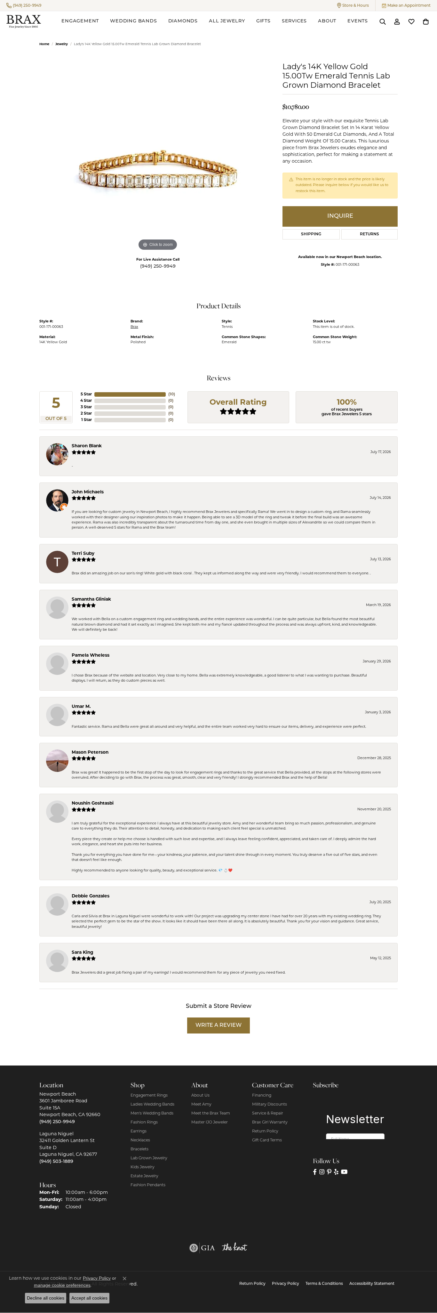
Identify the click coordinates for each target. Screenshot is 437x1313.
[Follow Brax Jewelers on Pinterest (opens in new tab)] (329, 1172)
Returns (369, 234)
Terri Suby (83, 554)
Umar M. (81, 707)
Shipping (311, 234)
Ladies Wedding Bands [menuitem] (152, 1104)
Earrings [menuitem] (139, 1131)
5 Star (86, 394)
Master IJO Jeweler (209, 1122)
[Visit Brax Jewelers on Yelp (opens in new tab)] (336, 1172)
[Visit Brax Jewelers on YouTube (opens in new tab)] (344, 1172)
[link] (23, 5)
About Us (200, 1096)
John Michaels (88, 492)
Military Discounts (269, 1104)
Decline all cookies (45, 1298)
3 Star (86, 407)
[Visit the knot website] (234, 1248)
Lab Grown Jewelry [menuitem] (149, 1158)
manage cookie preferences (62, 1285)
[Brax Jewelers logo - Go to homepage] (23, 21)
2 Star (86, 414)
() (171, 394)
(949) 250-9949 (158, 266)
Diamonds (183, 21)
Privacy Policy (285, 1284)
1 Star (86, 420)
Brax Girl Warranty (270, 1122)
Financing (261, 1096)
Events (357, 21)
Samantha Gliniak (91, 599)
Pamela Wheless (90, 655)
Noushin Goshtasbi (93, 803)
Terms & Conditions (324, 1284)
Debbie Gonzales (90, 896)
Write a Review (218, 1025)
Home (44, 44)
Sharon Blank (87, 446)
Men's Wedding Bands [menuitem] (152, 1113)
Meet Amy (201, 1104)
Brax (134, 327)
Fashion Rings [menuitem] (144, 1122)
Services (294, 21)
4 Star (86, 401)
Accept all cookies (89, 1298)
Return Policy (265, 1131)
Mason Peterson (90, 752)
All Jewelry (227, 21)
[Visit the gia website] (202, 1248)
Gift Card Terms (267, 1140)
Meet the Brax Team (210, 1113)
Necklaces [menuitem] (140, 1140)
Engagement (80, 21)
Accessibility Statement (371, 1284)
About (327, 21)
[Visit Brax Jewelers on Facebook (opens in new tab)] (315, 1172)
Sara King (82, 953)
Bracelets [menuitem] (139, 1149)
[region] (158, 156)
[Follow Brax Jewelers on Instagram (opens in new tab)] (321, 1172)
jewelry (61, 44)
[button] (353, 5)
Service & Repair (267, 1113)
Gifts (263, 21)
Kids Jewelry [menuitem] (143, 1167)
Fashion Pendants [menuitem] (148, 1185)
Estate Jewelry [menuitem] (144, 1176)
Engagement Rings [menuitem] (149, 1096)
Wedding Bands (133, 21)
